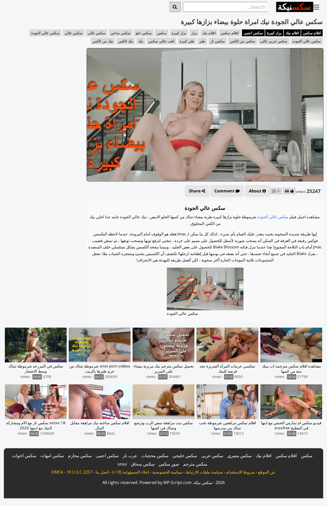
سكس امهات (52, 455)
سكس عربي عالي (273, 41)
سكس (162, 32)
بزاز (194, 32)
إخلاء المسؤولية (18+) (130, 472)
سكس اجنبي (253, 32)
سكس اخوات (24, 455)
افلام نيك (292, 32)
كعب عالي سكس (161, 41)
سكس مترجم (195, 464)
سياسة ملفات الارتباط (204, 472)
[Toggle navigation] (318, 6)
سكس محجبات (154, 455)
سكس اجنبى (107, 455)
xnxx (122, 464)
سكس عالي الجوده (307, 41)
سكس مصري (239, 455)
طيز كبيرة (187, 41)
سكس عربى (212, 455)
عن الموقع (267, 472)
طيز (202, 41)
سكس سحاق (143, 464)
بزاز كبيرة (274, 32)
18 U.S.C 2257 (79, 472)
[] (175, 7)
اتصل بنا (102, 472)
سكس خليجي (184, 455)
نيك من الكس (102, 41)
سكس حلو (144, 32)
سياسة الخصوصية (167, 472)
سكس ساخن (121, 32)
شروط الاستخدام (240, 472)
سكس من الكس (242, 41)
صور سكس (169, 464)
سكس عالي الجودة (45, 32)
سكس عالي (74, 32)
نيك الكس (125, 41)
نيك (140, 41)
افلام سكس (312, 32)
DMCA (57, 472)
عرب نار (130, 455)
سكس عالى (97, 32)
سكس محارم (80, 455)
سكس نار (217, 41)
